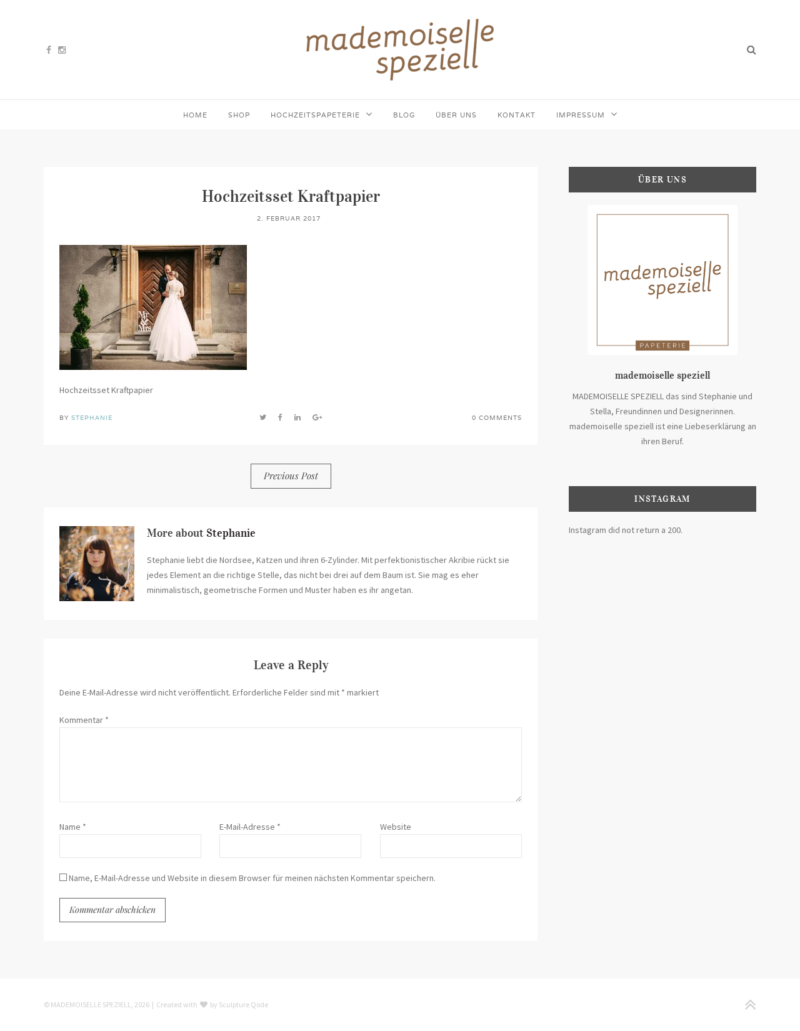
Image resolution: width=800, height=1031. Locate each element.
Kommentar (84, 719)
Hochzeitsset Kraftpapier (291, 196)
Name (72, 826)
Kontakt (517, 115)
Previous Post (291, 475)
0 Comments (497, 418)
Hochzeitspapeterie (315, 115)
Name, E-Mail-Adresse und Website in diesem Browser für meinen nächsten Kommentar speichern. (252, 878)
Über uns (456, 115)
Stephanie (91, 418)
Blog (404, 115)
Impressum (580, 115)
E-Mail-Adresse (250, 826)
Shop (239, 115)
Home (195, 115)
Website (395, 826)
